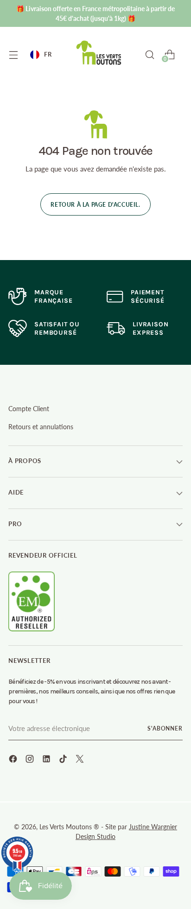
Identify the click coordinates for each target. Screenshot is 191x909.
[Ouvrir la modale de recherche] (149, 54)
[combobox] (40, 54)
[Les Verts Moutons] (99, 53)
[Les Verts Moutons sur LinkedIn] (47, 760)
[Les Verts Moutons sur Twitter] (80, 760)
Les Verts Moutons (65, 827)
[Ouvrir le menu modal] (13, 54)
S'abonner (165, 728)
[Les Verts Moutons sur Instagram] (30, 760)
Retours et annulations (40, 427)
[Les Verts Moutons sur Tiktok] (64, 760)
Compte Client (28, 409)
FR (47, 54)
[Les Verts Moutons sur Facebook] (13, 760)
